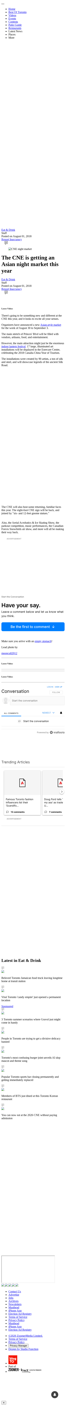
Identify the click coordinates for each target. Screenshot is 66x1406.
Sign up (58, 687)
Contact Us (14, 1291)
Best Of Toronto (17, 12)
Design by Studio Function (23, 1349)
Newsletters (14, 1304)
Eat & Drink (8, 229)
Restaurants (14, 28)
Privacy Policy (16, 1320)
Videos (12, 15)
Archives (13, 1301)
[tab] (11, 713)
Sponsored (7, 1006)
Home (11, 8)
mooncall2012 (9, 653)
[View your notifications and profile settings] (61, 712)
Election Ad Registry (20, 1313)
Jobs (10, 1297)
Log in (50, 687)
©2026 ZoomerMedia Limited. (25, 1335)
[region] (33, 718)
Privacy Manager (18, 1345)
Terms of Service (17, 1316)
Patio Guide (15, 24)
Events (12, 18)
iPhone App (15, 1310)
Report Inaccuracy (11, 239)
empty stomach (43, 641)
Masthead (13, 1307)
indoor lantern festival (13, 346)
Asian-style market (50, 324)
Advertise (13, 1294)
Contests (13, 21)
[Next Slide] (61, 791)
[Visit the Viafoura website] (57, 748)
